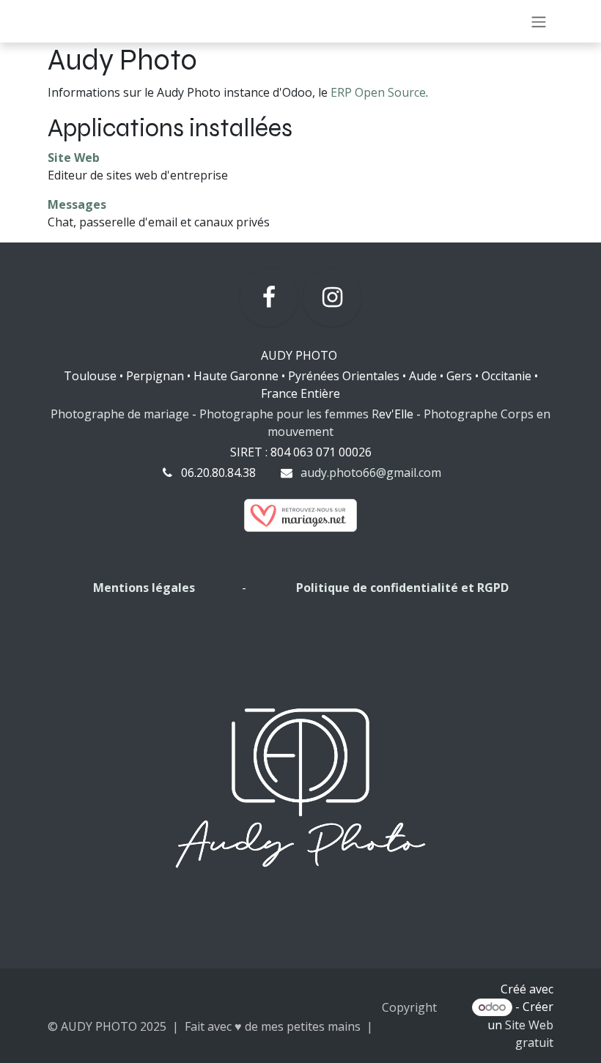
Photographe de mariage (120, 414)
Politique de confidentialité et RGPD (402, 587)
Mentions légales (145, 587)
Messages (77, 204)
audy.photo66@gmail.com (370, 472)
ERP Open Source (378, 92)
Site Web (74, 157)
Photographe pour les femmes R (289, 414)
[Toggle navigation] (538, 21)
